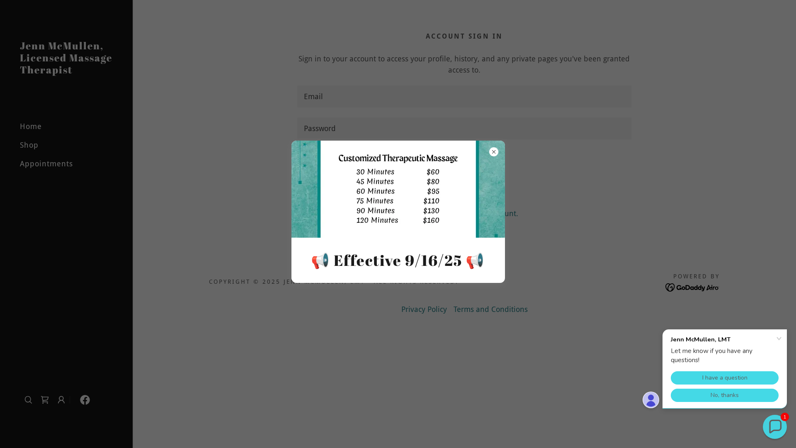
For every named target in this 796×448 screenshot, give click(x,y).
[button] (775, 427)
